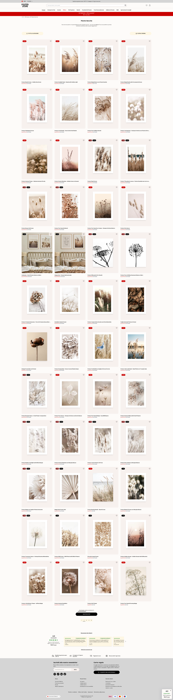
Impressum (90, 692)
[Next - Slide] (126, 641)
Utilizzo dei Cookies (82, 692)
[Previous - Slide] (62, 641)
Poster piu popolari (59, 683)
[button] (167, 694)
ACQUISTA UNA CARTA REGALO (107, 672)
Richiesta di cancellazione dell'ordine (114, 686)
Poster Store (89, 695)
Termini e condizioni (72, 692)
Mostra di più (86, 614)
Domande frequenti (110, 684)
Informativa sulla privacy (99, 692)
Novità (56, 684)
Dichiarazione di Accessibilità (86, 686)
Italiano (29, 1)
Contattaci (108, 683)
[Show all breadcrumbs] (23, 17)
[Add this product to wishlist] (50, 41)
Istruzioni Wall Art (59, 681)
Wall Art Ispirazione (59, 686)
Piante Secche (35, 17)
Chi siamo (82, 681)
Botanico (28, 17)
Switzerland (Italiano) (53, 696)
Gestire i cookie (109, 688)
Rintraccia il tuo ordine (111, 681)
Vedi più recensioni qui (86, 649)
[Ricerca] (125, 5)
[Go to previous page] (81, 620)
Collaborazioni (83, 683)
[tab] (146, 5)
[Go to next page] (91, 620)
